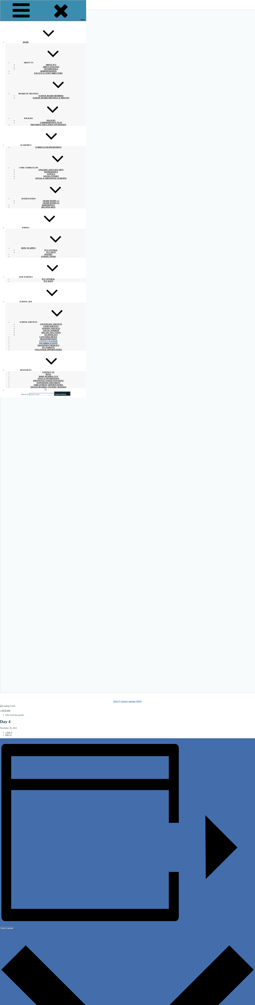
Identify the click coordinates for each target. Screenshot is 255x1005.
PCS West (48, 281)
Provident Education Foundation (48, 125)
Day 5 (8, 735)
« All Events (5, 710)
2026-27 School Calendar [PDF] (127, 701)
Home (26, 42)
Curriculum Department (48, 147)
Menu (83, 20)
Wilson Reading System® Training (48, 387)
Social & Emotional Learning (51, 178)
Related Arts (48, 207)
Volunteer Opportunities (48, 350)
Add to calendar (7, 928)
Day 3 (8, 732)
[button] (45, 390)
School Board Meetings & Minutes (51, 98)
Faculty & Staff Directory (48, 73)
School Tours (48, 257)
